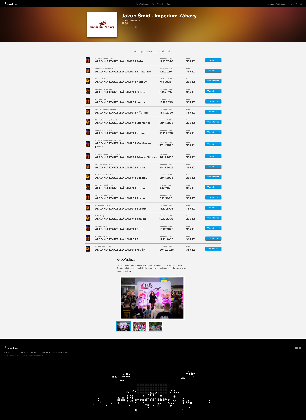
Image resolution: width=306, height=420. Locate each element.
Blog (168, 4)
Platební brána (33, 356)
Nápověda (24, 352)
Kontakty (7, 352)
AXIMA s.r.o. (23, 356)
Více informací (213, 60)
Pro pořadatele (158, 4)
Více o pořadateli (128, 27)
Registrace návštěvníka (275, 4)
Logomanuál (46, 352)
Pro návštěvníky (142, 4)
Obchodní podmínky (61, 352)
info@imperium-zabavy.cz (131, 20)
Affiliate (34, 352)
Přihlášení (292, 4)
